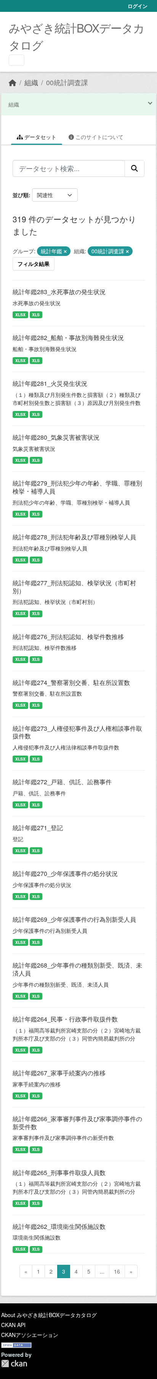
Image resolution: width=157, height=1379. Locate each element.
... (102, 1271)
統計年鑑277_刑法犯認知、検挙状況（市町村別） (74, 586)
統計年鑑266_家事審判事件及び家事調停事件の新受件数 (77, 1122)
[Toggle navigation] (16, 60)
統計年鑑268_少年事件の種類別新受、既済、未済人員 (77, 969)
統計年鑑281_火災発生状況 (50, 383)
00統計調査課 (67, 82)
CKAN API (13, 1325)
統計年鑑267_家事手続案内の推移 (59, 1072)
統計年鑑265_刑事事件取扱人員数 (59, 1172)
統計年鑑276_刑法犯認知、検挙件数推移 (68, 636)
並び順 (21, 195)
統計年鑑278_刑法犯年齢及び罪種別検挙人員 (74, 537)
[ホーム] (12, 82)
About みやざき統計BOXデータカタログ (49, 1315)
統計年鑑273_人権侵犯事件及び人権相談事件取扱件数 (77, 732)
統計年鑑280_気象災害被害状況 (56, 437)
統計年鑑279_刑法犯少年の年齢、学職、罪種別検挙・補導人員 (77, 487)
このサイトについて (98, 137)
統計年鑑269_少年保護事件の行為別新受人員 (74, 919)
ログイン (137, 6)
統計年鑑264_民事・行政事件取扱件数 (65, 1019)
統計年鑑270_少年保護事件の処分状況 (65, 873)
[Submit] (134, 168)
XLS (36, 314)
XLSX (20, 314)
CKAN (14, 1364)
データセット (39, 137)
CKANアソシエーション (29, 1335)
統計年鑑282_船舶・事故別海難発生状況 (68, 337)
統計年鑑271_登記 (38, 827)
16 (117, 1271)
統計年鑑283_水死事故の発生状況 (59, 291)
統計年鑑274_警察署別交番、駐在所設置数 (71, 682)
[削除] (65, 251)
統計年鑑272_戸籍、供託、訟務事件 (62, 781)
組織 (31, 82)
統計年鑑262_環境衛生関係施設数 (59, 1226)
